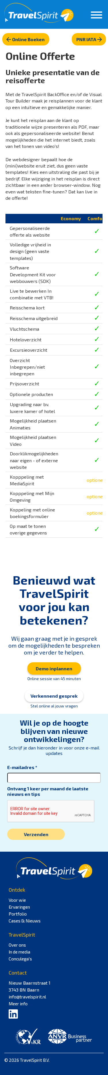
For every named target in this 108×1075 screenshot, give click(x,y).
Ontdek (17, 889)
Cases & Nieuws (25, 920)
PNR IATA (86, 39)
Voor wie (17, 900)
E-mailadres (20, 767)
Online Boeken (28, 39)
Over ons (17, 944)
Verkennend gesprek (54, 696)
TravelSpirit (22, 934)
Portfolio (18, 913)
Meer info (18, 1003)
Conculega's (20, 958)
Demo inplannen (54, 668)
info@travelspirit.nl (27, 996)
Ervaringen (19, 907)
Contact (18, 972)
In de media (19, 951)
